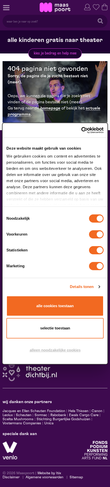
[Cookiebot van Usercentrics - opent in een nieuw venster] (81, 130)
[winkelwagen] (104, 6)
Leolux (8, 415)
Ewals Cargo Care (83, 415)
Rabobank (58, 415)
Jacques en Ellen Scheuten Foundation (34, 411)
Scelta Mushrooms (18, 419)
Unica (48, 423)
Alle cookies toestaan (55, 306)
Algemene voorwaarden (44, 477)
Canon (97, 411)
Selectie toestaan (55, 328)
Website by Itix (49, 473)
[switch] (96, 234)
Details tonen (82, 286)
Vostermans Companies (22, 423)
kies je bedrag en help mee (55, 53)
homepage (50, 108)
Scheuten (23, 415)
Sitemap (76, 477)
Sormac (41, 415)
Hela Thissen (78, 411)
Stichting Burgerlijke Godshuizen (63, 419)
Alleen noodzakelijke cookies (55, 350)
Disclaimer (11, 477)
